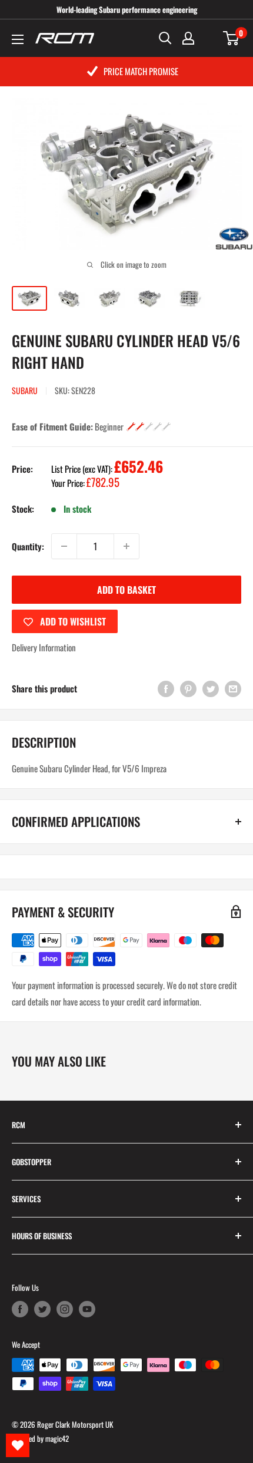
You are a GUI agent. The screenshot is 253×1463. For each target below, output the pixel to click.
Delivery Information (44, 647)
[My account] (188, 38)
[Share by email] (233, 688)
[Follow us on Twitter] (42, 1309)
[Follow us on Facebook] (20, 1309)
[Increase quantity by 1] (126, 546)
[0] (231, 38)
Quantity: (28, 546)
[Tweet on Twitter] (210, 688)
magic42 (57, 1438)
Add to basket (126, 590)
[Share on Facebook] (166, 688)
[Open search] (165, 38)
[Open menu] (18, 39)
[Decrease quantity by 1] (64, 546)
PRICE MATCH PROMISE (141, 71)
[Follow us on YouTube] (87, 1309)
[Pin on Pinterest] (188, 688)
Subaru (25, 390)
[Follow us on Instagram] (64, 1309)
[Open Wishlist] (17, 1445)
